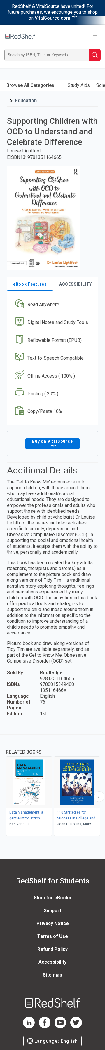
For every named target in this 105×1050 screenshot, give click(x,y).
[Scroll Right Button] (99, 796)
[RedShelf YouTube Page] (60, 1027)
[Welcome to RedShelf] (20, 36)
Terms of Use (52, 936)
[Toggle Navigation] (95, 36)
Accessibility (52, 962)
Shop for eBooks (52, 897)
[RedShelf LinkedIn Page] (29, 1027)
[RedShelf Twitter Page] (76, 1027)
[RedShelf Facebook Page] (44, 1027)
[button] (51, 305)
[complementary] (52, 786)
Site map (52, 975)
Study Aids (79, 85)
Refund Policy (52, 949)
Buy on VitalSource (52, 441)
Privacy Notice (52, 923)
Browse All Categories (30, 85)
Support (52, 910)
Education (26, 100)
